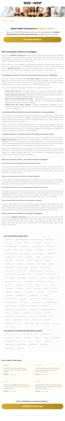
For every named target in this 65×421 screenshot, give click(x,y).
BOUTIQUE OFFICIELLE (32, 39)
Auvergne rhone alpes (25, 334)
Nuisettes (51, 277)
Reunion (30, 341)
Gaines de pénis (39, 249)
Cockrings (7, 249)
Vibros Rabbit (38, 242)
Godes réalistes (28, 256)
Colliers (52, 284)
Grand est (18, 337)
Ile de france (8, 334)
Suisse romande (44, 344)
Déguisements (19, 284)
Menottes (51, 316)
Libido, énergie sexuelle (37, 302)
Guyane (23, 341)
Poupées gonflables (52, 253)
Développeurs (29, 249)
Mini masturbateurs (25, 253)
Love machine (19, 263)
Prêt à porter (54, 288)
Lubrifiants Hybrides (53, 291)
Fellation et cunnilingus (11, 305)
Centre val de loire (55, 337)
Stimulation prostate (10, 256)
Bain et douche (47, 312)
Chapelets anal (8, 263)
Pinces (37, 323)
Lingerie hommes (9, 288)
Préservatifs (8, 312)
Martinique (38, 341)
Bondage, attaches (9, 323)
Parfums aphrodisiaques (52, 302)
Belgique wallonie (21, 344)
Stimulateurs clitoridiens (22, 239)
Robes (58, 277)
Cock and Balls (45, 319)
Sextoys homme (50, 246)
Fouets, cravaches (28, 323)
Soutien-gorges (50, 274)
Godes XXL (37, 256)
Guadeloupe (47, 341)
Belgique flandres (33, 344)
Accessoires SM (46, 323)
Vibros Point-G (27, 242)
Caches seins (37, 284)
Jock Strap (27, 288)
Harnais (45, 284)
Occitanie (36, 334)
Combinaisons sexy (40, 281)
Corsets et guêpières (10, 277)
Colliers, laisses (35, 319)
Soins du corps (37, 312)
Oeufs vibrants (29, 263)
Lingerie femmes (49, 270)
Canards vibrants (49, 239)
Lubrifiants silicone (40, 291)
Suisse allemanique (9, 348)
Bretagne (36, 337)
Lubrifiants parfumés (21, 295)
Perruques (28, 284)
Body (30, 274)
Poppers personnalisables (47, 309)
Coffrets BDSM (42, 316)
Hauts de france (9, 337)
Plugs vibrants (38, 260)
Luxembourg (21, 348)
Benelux (12, 20)
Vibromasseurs (8, 242)
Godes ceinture (51, 263)
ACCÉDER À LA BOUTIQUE (32, 406)
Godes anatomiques (10, 267)
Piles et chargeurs (22, 270)
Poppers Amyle (23, 305)
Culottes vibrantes (40, 263)
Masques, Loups (9, 284)
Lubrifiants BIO (9, 295)
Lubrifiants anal (33, 295)
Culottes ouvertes (21, 274)
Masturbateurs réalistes (38, 253)
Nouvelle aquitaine (45, 334)
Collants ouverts (42, 277)
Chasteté (7, 319)
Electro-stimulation (10, 326)
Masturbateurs (49, 249)
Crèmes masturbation (10, 298)
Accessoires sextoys (45, 267)
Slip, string (19, 288)
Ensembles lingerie (39, 274)
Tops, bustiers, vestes (10, 281)
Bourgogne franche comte (11, 341)
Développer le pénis (48, 298)
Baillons (27, 319)
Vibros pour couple (22, 267)
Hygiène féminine (26, 312)
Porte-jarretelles (22, 277)
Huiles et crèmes (9, 316)
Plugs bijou (47, 260)
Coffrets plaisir (33, 267)
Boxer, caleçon (37, 288)
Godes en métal (9, 260)
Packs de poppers (21, 309)
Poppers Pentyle (46, 305)
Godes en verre (19, 260)
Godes (20, 256)
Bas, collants (32, 277)
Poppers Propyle (34, 305)
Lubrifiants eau (28, 291)
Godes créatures (47, 256)
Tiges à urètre (56, 323)
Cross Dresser (8, 291)
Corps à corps (32, 316)
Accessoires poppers (33, 309)
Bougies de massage (21, 316)
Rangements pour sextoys (35, 270)
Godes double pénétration (11, 246)
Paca (15, 334)
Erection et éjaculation (34, 298)
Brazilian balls (22, 298)
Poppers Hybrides (9, 309)
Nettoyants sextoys (9, 270)
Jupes (19, 281)
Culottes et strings (9, 274)
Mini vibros (18, 242)
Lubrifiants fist (43, 295)
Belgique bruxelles (9, 344)
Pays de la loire (27, 337)
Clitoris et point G (24, 302)
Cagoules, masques (17, 319)
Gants (49, 281)
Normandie (44, 337)
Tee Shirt (46, 288)
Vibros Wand (48, 242)
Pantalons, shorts (28, 281)
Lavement (16, 312)
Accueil (4, 20)
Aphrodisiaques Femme (11, 302)
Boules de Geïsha (25, 246)
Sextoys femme (9, 239)
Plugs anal (28, 260)
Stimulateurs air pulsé (36, 239)
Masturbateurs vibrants (11, 253)
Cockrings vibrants (18, 249)
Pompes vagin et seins (37, 246)
